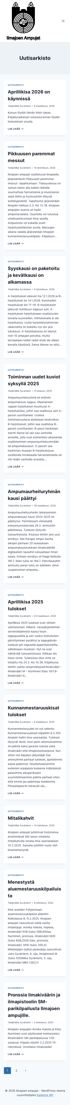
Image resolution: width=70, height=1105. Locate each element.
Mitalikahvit (21, 818)
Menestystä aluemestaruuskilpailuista (34, 888)
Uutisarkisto (16, 85)
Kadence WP (45, 1095)
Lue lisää (16, 129)
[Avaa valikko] (63, 20)
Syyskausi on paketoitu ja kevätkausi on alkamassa (33, 275)
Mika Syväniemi (22, 106)
